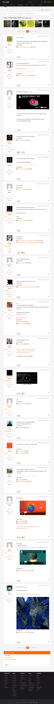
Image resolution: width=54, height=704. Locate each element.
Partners (6, 687)
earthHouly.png (21, 140)
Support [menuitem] (33, 5)
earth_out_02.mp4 (22, 262)
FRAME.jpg (20, 523)
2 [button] (11, 28)
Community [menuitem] (20, 5)
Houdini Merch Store (38, 684)
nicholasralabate (9, 376)
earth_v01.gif (21, 451)
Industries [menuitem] (12, 5)
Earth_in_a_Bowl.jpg (22, 220)
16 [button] (26, 28)
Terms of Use (30, 676)
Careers (38, 678)
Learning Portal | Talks (14, 687)
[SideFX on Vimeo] (31, 702)
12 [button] (22, 28)
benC (9, 449)
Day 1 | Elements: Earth (30, 13)
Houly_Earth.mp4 (22, 403)
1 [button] (10, 28)
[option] (8, 23)
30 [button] (41, 28)
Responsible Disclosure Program (31, 689)
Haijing (9, 97)
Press (37, 680)
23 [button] (33, 28)
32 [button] (43, 28)
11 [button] (21, 28)
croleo (9, 68)
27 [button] (38, 28)
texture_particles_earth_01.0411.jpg (26, 286)
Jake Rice (9, 474)
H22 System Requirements (23, 683)
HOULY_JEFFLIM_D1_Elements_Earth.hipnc (28, 242)
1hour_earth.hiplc (22, 481)
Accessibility (31, 685)
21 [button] (31, 28)
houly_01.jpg (21, 344)
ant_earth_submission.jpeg (24, 47)
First (19, 31)
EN (46, 1)
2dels (9, 592)
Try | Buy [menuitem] (40, 5)
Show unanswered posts (10, 659)
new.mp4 (20, 521)
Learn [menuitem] (27, 5)
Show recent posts (9, 657)
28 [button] (39, 28)
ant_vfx (9, 43)
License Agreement (30, 683)
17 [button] (27, 28)
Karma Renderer (6, 681)
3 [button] (12, 28)
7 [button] (17, 28)
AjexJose (9, 308)
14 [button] (24, 28)
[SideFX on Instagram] (22, 702)
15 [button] (25, 28)
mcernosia (9, 163)
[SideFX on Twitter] (20, 702)
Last (35, 31)
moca (9, 549)
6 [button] (15, 28)
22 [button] (32, 28)
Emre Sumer (9, 405)
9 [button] (19, 28)
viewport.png (21, 453)
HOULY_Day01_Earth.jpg (24, 75)
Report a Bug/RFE (22, 688)
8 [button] (18, 28)
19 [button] (29, 28)
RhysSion (9, 427)
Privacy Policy (30, 679)
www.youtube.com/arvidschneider (26, 351)
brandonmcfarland (9, 286)
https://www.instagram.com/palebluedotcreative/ (28, 526)
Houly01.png (21, 427)
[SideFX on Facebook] (17, 702)
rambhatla (9, 190)
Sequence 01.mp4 (22, 323)
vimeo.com (34, 594)
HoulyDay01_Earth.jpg (23, 632)
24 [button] (34, 28)
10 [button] (20, 28)
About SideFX (37, 676)
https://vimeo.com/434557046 (23, 594)
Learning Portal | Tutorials (14, 677)
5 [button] (14, 28)
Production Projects (14, 691)
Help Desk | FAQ (22, 679)
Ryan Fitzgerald (9, 212)
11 (30, 31)
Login (50, 1)
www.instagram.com (21, 528)
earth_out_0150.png (22, 189)
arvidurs (10, 345)
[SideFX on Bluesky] (25, 702)
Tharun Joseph (9, 503)
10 (27, 31)
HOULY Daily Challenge (18, 13)
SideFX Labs (5, 684)
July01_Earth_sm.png (23, 169)
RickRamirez (10, 141)
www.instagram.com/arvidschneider (26, 349)
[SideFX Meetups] (28, 702)
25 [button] (35, 28)
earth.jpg (20, 479)
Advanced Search (46, 9)
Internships (39, 687)
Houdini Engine (6, 678)
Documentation (23, 685)
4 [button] (13, 28)
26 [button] (37, 28)
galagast (9, 242)
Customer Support (22, 676)
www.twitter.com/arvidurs (24, 352)
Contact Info (38, 689)
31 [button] (42, 28)
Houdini (6, 675)
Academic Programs (14, 694)
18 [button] (28, 28)
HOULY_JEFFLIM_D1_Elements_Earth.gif (27, 240)
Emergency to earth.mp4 (23, 570)
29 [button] (40, 28)
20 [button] (30, 28)
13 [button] (23, 28)
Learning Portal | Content (14, 682)
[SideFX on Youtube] (34, 702)
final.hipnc (20, 321)
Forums (9, 13)
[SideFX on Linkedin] (36, 702)
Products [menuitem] (5, 5)
